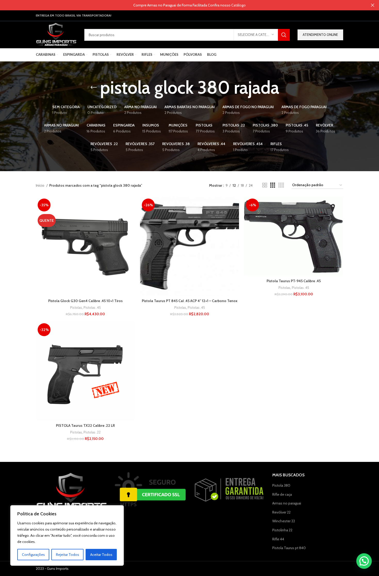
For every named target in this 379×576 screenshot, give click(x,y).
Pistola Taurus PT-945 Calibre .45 (294, 281)
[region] (67, 535)
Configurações (33, 554)
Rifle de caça (282, 494)
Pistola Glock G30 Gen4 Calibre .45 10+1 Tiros (85, 300)
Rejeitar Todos (67, 554)
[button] (364, 561)
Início (40, 185)
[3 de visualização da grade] (272, 185)
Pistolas (76, 307)
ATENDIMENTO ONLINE (320, 35)
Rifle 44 (278, 539)
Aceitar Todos (101, 554)
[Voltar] (93, 87)
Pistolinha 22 (282, 530)
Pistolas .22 (92, 432)
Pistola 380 (281, 485)
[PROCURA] (284, 35)
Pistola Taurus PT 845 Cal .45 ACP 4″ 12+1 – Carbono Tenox (189, 300)
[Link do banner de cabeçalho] (182, 5)
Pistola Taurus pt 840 (289, 548)
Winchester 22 (283, 521)
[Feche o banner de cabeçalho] (372, 5)
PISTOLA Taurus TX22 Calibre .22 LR (85, 425)
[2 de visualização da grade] (264, 185)
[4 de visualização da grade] (281, 185)
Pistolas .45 (92, 307)
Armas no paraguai (286, 503)
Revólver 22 (281, 512)
